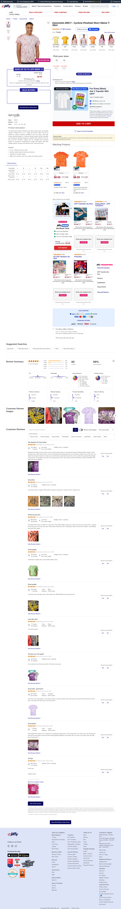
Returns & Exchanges (105, 864)
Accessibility (102, 891)
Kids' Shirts (55, 856)
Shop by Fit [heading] (87, 832)
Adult (84, 835)
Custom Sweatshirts (73, 861)
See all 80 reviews (35, 803)
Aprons (54, 887)
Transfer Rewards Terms (106, 893)
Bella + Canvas (87, 853)
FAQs (100, 857)
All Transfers (71, 837)
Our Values (102, 875)
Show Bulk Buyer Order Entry (60, 822)
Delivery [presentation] (106, 12)
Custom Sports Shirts (74, 868)
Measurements (11, 163)
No (108, 456)
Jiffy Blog (101, 880)
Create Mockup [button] (44, 60)
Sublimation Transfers (74, 844)
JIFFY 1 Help (103, 854)
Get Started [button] (62, 248)
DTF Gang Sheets (73, 848)
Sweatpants (55, 864)
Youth (85, 842)
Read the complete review (35, 782)
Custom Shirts (68, 6)
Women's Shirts (56, 854)
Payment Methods (104, 866)
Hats (53, 872)
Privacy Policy (103, 887)
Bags (53, 874)
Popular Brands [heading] (88, 849)
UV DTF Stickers (72, 846)
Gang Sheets (101, 287)
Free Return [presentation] (84, 12)
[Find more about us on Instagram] (12, 846)
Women (85, 837)
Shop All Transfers (103, 268)
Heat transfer (55, 436)
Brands (85, 6)
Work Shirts (55, 848)
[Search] (107, 6)
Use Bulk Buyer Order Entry (28, 107)
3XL (64, 60)
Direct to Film (34, 436)
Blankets (54, 890)
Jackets (54, 846)
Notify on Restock (84, 74)
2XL (57, 60)
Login (114, 6)
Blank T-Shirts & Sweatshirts (42, 6)
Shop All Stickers (103, 292)
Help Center (102, 850)
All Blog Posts (103, 882)
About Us (101, 871)
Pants (53, 862)
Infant (85, 846)
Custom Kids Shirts (73, 863)
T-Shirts (54, 837)
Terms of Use (75, 908)
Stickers (78, 6)
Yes (103, 456)
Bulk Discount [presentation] (36, 12)
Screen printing (45, 436)
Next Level (86, 858)
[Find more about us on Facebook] (9, 846)
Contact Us (102, 852)
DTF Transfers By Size (103, 273)
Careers (101, 873)
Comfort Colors (87, 856)
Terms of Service (104, 889)
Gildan (85, 851)
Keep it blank (97, 436)
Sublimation (101, 282)
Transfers (57, 6)
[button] (28, 43)
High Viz (54, 880)
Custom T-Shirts (72, 856)
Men (84, 839)
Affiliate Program (104, 877)
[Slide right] (114, 38)
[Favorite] (48, 23)
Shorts (54, 866)
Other (105, 436)
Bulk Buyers (28, 90)
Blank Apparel (56, 835)
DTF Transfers (72, 839)
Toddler (85, 844)
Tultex (73, 81)
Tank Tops (55, 844)
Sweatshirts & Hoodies (58, 839)
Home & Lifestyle (57, 883)
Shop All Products (88, 865)
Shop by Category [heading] (58, 832)
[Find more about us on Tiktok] (16, 846)
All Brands (86, 863)
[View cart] (118, 6)
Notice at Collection (104, 899)
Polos (53, 842)
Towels (54, 885)
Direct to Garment (76, 436)
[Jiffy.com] (6, 6)
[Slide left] (52, 38)
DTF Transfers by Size (74, 842)
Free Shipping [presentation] (60, 12)
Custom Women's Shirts (74, 866)
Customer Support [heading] (105, 832)
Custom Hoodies (72, 859)
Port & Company (88, 860)
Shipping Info (103, 861)
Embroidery (65, 436)
